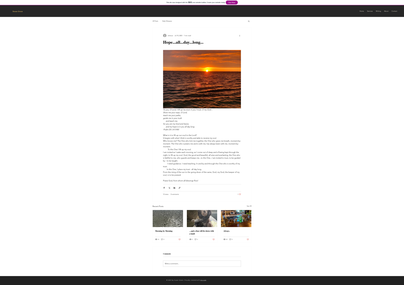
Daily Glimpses (167, 21)
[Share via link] (180, 188)
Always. (226, 231)
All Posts (155, 21)
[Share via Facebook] (164, 188)
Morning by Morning (163, 231)
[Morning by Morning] (168, 218)
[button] (249, 21)
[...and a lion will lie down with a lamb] (202, 218)
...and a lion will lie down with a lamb (201, 232)
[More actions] (239, 35)
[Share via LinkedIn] (174, 188)
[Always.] (236, 218)
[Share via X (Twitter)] (169, 188)
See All (249, 206)
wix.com (203, 280)
